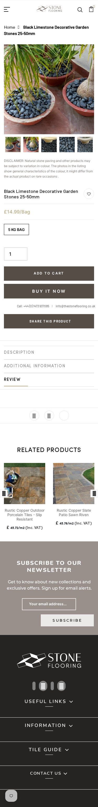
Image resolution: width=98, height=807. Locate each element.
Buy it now (49, 291)
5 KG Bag (16, 229)
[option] (13, 146)
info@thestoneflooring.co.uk (75, 306)
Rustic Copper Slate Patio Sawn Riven (74, 512)
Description (19, 353)
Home (9, 27)
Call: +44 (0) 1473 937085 (33, 306)
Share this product (50, 321)
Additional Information (34, 366)
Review (12, 380)
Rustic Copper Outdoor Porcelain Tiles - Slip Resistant (24, 514)
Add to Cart (49, 273)
